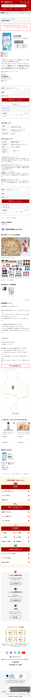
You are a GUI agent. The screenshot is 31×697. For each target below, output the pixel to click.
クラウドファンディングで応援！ (9, 553)
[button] (28, 6)
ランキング (16, 9)
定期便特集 (18, 541)
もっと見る (26, 299)
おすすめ (23, 9)
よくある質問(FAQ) (15, 600)
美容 (8, 218)
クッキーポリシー (21, 694)
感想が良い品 (4, 499)
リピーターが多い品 (6, 495)
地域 (10, 9)
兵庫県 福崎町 (4, 469)
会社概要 (4, 691)
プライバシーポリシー (10, 694)
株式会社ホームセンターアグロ (11, 71)
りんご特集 (4, 537)
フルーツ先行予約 (5, 520)
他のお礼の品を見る (16, 131)
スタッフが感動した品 (6, 516)
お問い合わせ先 (6, 110)
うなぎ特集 (4, 532)
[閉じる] (28, 688)
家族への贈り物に (5, 562)
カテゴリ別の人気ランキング (8, 491)
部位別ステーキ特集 (6, 541)
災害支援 (16, 662)
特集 (28, 9)
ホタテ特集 (18, 537)
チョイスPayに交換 (6, 557)
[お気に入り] (28, 694)
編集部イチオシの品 (6, 512)
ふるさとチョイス (16, 656)
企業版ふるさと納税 (16, 664)
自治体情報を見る (16, 366)
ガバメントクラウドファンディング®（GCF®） (16, 659)
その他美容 (14, 218)
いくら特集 (18, 532)
